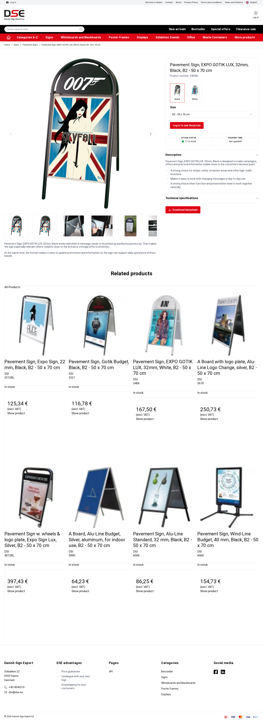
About (178, 2)
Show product (16, 413)
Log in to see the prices (187, 125)
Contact (169, 2)
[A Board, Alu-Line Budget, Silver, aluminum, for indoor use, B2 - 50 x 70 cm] (99, 497)
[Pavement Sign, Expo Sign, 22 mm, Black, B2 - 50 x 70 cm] (35, 325)
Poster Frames (169, 688)
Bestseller (167, 671)
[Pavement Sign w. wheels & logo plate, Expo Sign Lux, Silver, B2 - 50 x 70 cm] (35, 497)
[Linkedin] (223, 672)
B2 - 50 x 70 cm (181, 114)
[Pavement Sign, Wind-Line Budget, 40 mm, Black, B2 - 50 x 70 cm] (228, 497)
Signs (164, 677)
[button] (150, 134)
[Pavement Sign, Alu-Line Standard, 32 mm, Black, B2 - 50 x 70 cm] (163, 497)
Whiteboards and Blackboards (178, 683)
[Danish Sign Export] (14, 15)
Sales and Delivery (234, 2)
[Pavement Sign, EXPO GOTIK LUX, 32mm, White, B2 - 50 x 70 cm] (163, 325)
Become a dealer (153, 2)
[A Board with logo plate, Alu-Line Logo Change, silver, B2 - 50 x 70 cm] (228, 325)
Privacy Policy (191, 2)
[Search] (81, 29)
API (111, 671)
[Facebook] (216, 672)
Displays (166, 694)
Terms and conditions (211, 2)
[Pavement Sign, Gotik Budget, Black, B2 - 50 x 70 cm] (99, 325)
